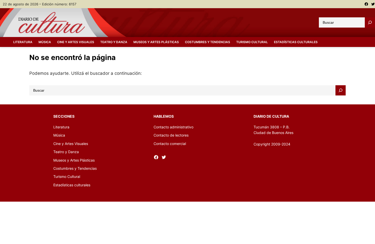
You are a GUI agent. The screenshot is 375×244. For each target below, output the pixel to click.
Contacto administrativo (173, 127)
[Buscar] (370, 22)
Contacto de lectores (171, 135)
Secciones (63, 116)
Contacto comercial (170, 143)
